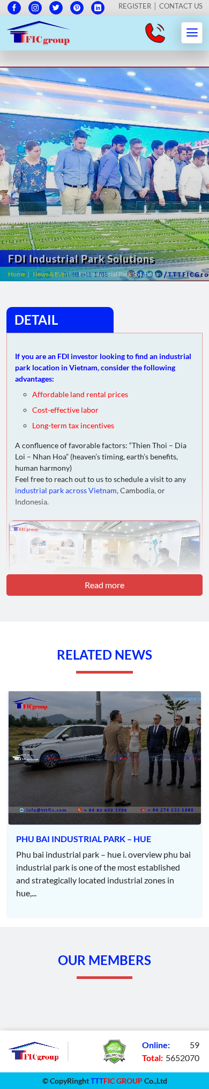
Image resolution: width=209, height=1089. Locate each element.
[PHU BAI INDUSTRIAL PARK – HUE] (104, 804)
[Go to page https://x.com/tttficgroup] (56, 7)
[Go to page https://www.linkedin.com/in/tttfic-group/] (97, 7)
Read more (104, 585)
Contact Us (181, 6)
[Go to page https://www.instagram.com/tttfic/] (35, 7)
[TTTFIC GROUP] (38, 31)
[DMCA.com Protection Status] (114, 1050)
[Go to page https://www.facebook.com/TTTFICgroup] (14, 7)
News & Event (52, 274)
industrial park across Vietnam (66, 490)
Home (16, 274)
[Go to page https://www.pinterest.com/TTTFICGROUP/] (77, 7)
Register (134, 6)
